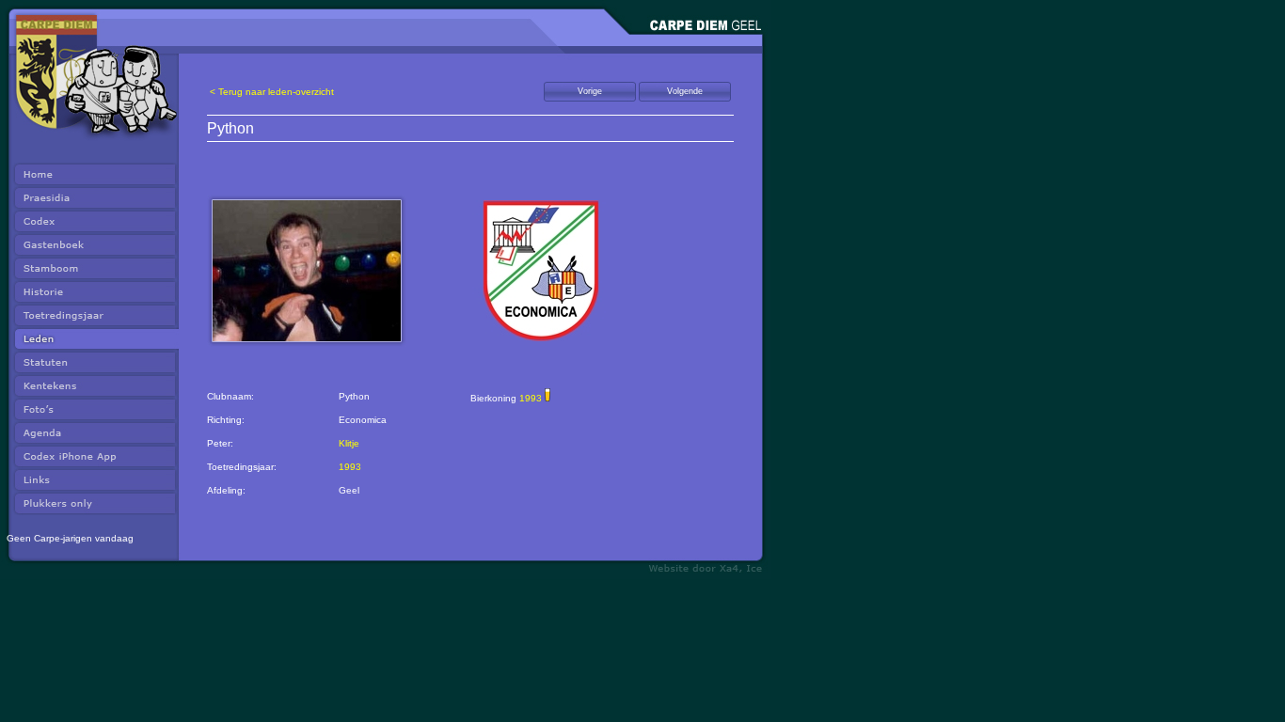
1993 (350, 467)
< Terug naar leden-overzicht (272, 91)
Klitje (349, 443)
